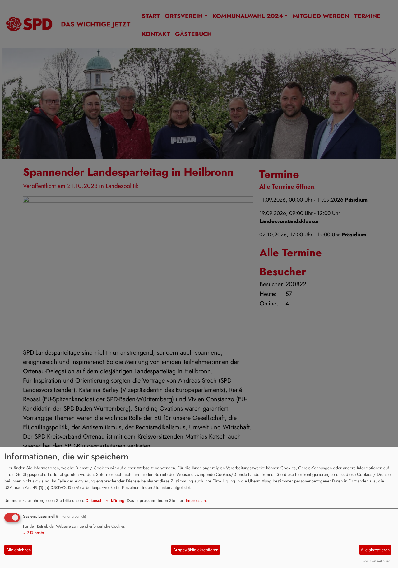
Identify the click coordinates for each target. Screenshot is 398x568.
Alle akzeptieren (375, 550)
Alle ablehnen (18, 550)
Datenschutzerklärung (105, 500)
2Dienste (33, 532)
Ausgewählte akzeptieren (195, 550)
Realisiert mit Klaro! (377, 560)
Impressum (196, 500)
